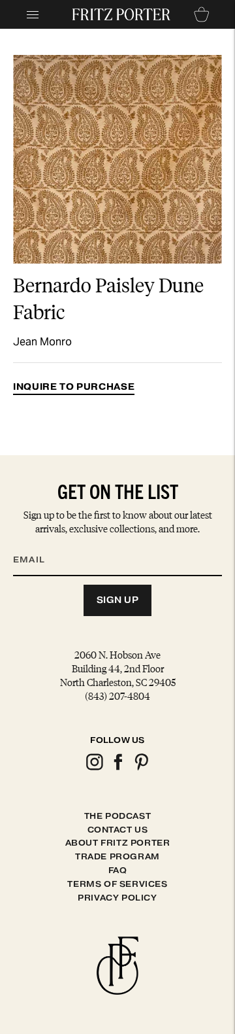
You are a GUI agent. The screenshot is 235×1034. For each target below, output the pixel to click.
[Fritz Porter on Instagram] (94, 768)
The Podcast (117, 816)
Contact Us (117, 830)
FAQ (117, 870)
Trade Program (117, 856)
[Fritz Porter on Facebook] (117, 768)
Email (37, 544)
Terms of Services (117, 884)
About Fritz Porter (117, 843)
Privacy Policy (117, 898)
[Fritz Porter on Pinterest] (141, 768)
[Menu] (32, 14)
